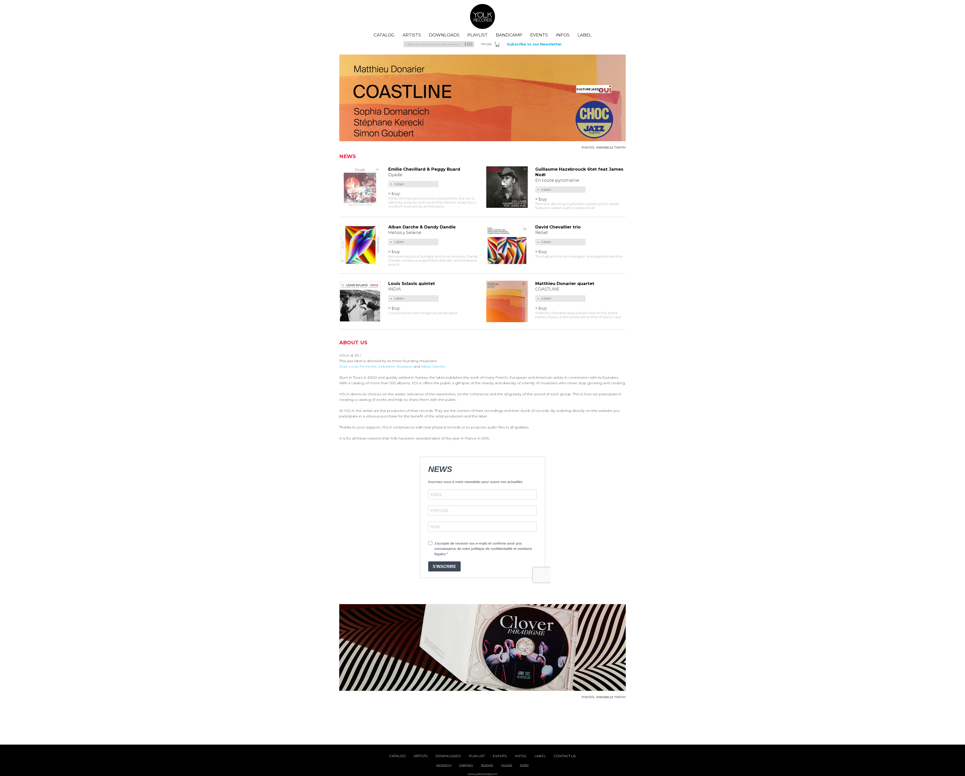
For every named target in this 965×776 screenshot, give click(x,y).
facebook (487, 765)
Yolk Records (482, 16)
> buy (394, 193)
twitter (524, 765)
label (584, 34)
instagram (466, 765)
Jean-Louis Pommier (357, 366)
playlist (477, 34)
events (539, 34)
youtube (506, 765)
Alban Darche (433, 366)
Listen (400, 184)
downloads (444, 34)
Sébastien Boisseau (395, 366)
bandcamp (443, 765)
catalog (384, 34)
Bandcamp (509, 34)
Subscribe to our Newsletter (534, 44)
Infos (562, 34)
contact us (565, 756)
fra (486, 44)
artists (412, 34)
